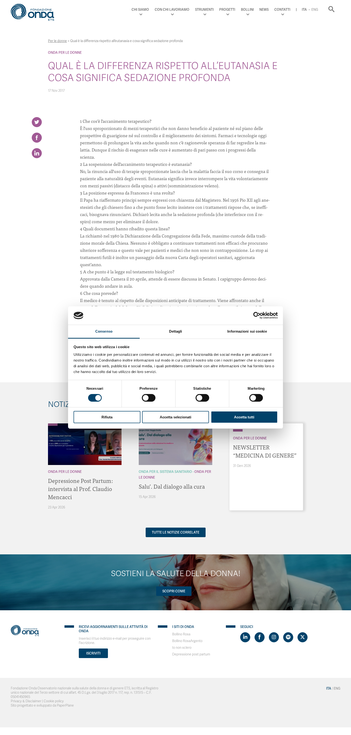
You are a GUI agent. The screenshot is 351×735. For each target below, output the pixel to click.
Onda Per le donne (65, 52)
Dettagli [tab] (175, 331)
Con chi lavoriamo (172, 9)
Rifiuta (106, 417)
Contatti (282, 9)
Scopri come (173, 591)
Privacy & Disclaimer (26, 701)
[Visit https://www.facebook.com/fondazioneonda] (259, 637)
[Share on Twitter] (37, 122)
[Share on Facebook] (37, 137)
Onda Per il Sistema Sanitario (165, 472)
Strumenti (204, 9)
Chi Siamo (140, 9)
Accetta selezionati (175, 417)
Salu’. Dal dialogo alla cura (172, 486)
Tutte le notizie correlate (175, 532)
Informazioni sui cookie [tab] (247, 331)
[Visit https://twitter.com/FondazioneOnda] (302, 637)
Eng (314, 9)
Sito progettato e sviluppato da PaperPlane (42, 705)
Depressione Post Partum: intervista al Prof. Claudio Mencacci (80, 488)
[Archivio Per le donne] (53, 424)
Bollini (247, 9)
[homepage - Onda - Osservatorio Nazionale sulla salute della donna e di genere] (34, 13)
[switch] (148, 398)
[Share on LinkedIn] (37, 153)
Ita (304, 9)
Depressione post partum (191, 654)
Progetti (227, 9)
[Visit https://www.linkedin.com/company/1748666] (245, 637)
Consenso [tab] (103, 331)
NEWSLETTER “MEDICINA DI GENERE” (265, 451)
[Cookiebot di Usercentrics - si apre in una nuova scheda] (257, 315)
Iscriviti (93, 653)
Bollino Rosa (181, 634)
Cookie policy (54, 701)
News (264, 9)
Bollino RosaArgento (187, 641)
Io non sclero (181, 648)
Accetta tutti (244, 417)
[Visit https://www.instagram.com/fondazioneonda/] (274, 637)
